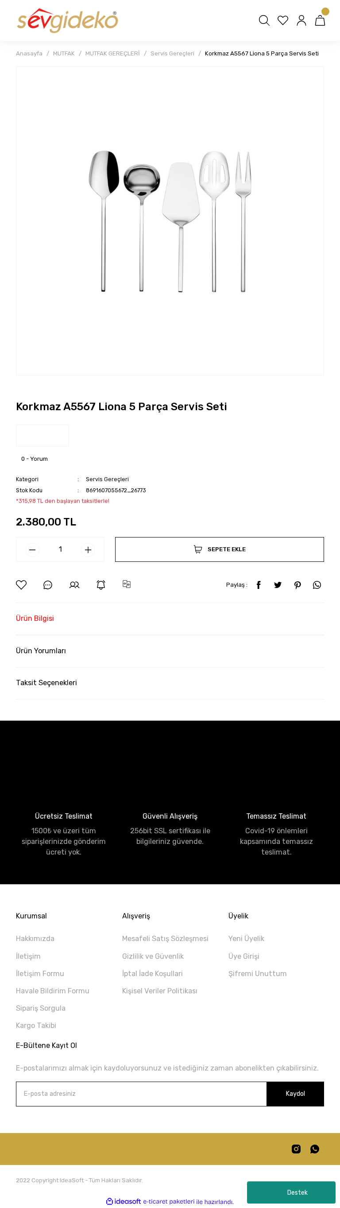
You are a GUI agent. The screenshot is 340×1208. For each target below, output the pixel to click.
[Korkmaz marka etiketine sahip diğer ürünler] (42, 435)
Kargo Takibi (36, 1025)
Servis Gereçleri (107, 479)
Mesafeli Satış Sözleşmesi (165, 938)
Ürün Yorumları (41, 651)
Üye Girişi (243, 956)
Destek (297, 1192)
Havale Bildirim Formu (52, 991)
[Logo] (67, 20)
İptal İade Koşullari (152, 973)
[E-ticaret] (169, 1202)
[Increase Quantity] (88, 550)
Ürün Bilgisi (35, 618)
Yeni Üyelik (246, 938)
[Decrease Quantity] (32, 550)
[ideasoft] (123, 1202)
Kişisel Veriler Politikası (159, 991)
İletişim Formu (40, 973)
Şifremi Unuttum (257, 973)
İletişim (28, 956)
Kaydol (295, 1094)
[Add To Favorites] (21, 585)
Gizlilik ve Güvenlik (153, 956)
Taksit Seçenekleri (46, 683)
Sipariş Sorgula (41, 1008)
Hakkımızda (35, 938)
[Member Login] (301, 20)
